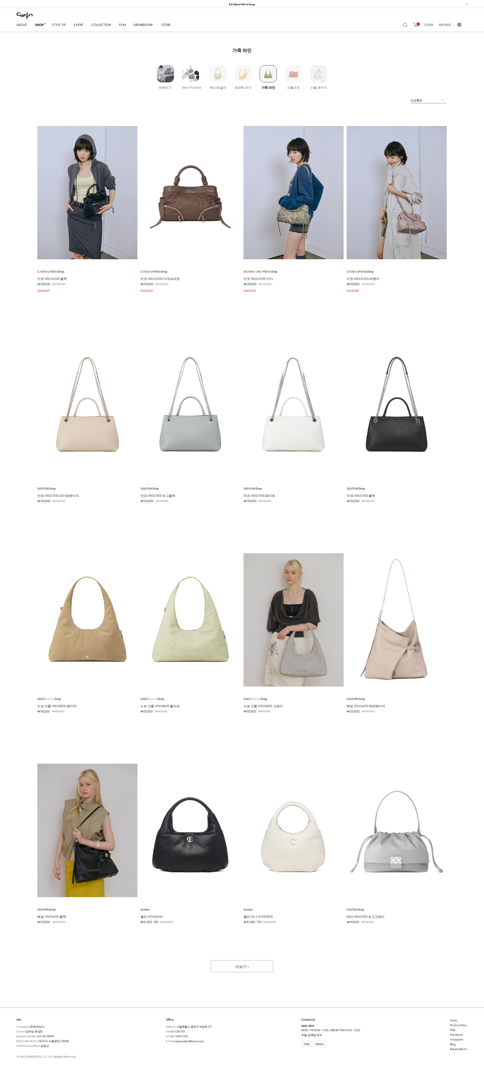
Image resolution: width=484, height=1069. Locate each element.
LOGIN (428, 25)
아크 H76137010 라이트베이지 (58, 495)
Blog (453, 1044)
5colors (248, 909)
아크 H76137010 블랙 (361, 495)
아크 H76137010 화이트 (259, 495)
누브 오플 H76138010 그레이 (263, 706)
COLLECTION (101, 24)
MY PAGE (445, 25)
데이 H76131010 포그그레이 (365, 916)
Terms (453, 1020)
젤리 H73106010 (151, 916)
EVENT (78, 24)
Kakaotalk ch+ (459, 1049)
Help (453, 1030)
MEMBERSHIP (143, 24)
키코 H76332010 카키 (258, 278)
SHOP (39, 24)
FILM (122, 24)
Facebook (456, 1034)
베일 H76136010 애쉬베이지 (366, 706)
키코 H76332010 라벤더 (363, 278)
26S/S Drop (49, 699)
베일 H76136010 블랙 (51, 916)
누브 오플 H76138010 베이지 (57, 706)
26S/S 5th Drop (46, 488)
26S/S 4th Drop (356, 699)
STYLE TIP (59, 24)
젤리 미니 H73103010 (258, 916)
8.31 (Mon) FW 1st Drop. (242, 4)
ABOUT (21, 24)
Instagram (456, 1039)
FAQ (306, 1044)
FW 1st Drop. (51, 271)
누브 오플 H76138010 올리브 (160, 706)
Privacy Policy (458, 1025)
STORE (166, 24)
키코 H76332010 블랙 (52, 278)
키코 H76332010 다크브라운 (160, 278)
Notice (320, 1044)
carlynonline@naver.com (189, 1041)
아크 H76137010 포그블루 (157, 495)
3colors (145, 909)
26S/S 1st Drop (355, 909)
